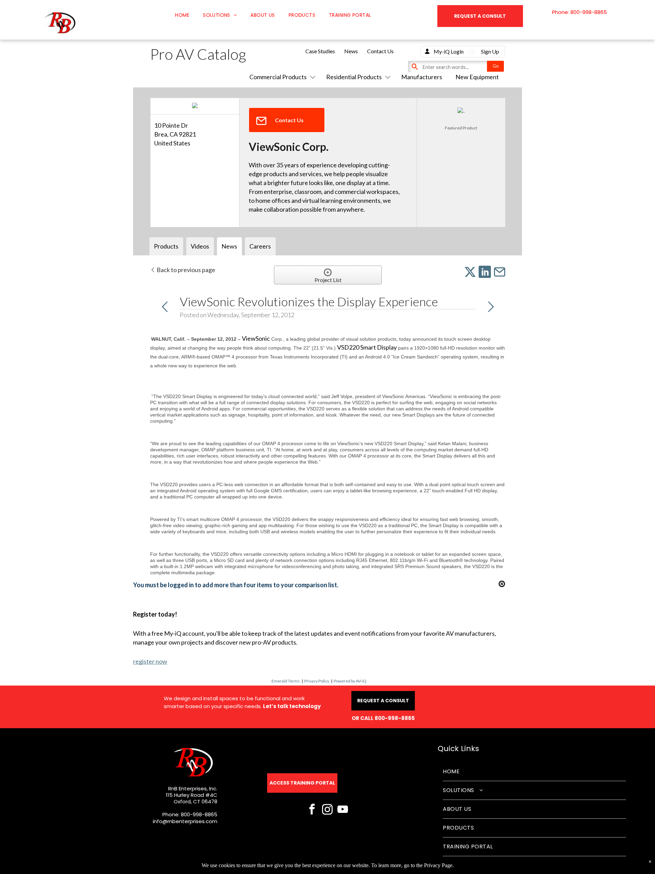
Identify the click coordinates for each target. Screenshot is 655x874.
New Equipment (477, 77)
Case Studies (320, 51)
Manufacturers (421, 77)
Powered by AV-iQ (350, 680)
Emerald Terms (286, 680)
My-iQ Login (449, 51)
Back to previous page (185, 269)
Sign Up (490, 51)
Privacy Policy (316, 680)
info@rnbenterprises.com (185, 821)
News (351, 51)
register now (150, 661)
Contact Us (380, 51)
